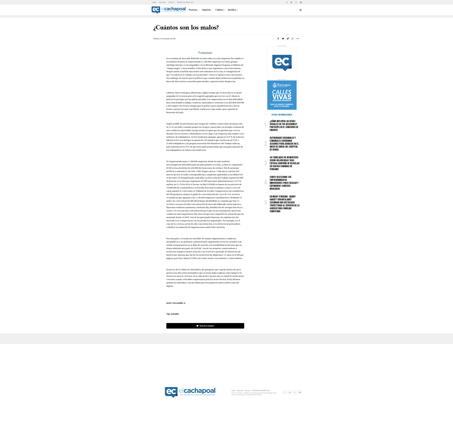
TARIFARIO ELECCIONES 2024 (185, 2)
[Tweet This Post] (283, 38)
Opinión (206, 10)
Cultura (219, 10)
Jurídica (232, 10)
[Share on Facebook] (278, 38)
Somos (154, 2)
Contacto (171, 2)
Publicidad (162, 2)
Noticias (193, 10)
